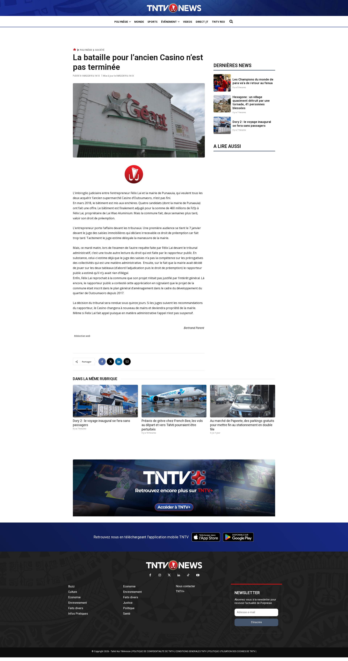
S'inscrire (256, 622)
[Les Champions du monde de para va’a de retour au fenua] (222, 82)
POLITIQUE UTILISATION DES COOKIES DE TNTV (231, 651)
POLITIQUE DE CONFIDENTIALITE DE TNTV (153, 651)
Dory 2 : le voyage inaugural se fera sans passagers (252, 123)
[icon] (74, 49)
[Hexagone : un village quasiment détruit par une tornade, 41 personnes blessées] (222, 103)
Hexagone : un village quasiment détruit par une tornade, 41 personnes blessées (251, 102)
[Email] (127, 361)
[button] (231, 21)
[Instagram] (160, 575)
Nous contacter (185, 586)
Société (99, 49)
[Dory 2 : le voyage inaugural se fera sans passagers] (222, 125)
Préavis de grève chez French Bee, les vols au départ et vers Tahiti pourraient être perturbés (172, 425)
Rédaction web (82, 335)
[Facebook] (102, 361)
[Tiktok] (188, 575)
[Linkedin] (118, 361)
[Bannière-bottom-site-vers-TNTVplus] (174, 515)
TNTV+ (180, 591)
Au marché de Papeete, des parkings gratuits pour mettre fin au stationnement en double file (242, 425)
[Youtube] (198, 575)
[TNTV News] (174, 565)
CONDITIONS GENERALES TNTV (191, 651)
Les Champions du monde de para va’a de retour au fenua (253, 81)
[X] (110, 361)
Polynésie (86, 49)
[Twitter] (169, 575)
